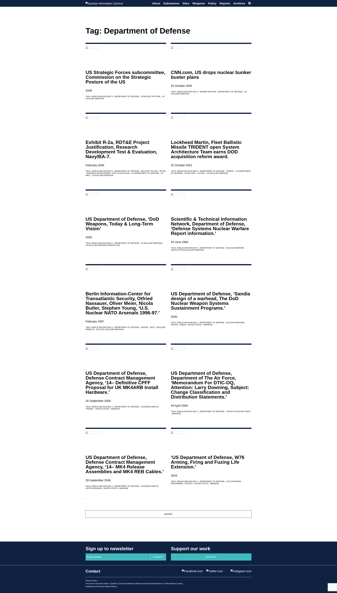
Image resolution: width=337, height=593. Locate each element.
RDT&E (163, 171)
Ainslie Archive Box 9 (102, 96)
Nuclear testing (149, 171)
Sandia (183, 325)
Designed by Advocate (95, 586)
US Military (190, 173)
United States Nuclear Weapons (187, 250)
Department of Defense (127, 96)
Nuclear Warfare (235, 248)
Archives (239, 3)
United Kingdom (94, 488)
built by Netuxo (111, 586)
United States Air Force (238, 411)
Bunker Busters (208, 92)
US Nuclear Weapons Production (103, 245)
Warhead (207, 325)
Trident (230, 171)
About (156, 3)
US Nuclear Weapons (102, 175)
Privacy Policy (91, 581)
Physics (189, 483)
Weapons (198, 3)
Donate (211, 557)
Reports (225, 3)
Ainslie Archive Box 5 (102, 243)
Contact (93, 571)
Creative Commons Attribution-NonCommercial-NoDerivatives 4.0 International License (146, 583)
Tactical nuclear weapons (110, 329)
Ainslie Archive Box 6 (102, 171)
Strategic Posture (151, 96)
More (168, 514)
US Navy (201, 173)
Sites (186, 3)
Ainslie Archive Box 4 (188, 322)
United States (195, 325)
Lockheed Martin (150, 407)
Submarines (171, 3)
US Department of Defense (145, 173)
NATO (152, 327)
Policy (212, 3)
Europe (145, 327)
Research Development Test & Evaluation (108, 173)
